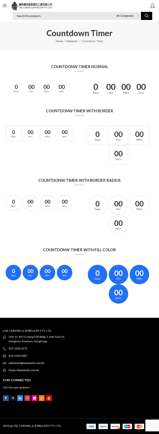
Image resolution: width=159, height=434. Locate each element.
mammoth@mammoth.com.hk (26, 363)
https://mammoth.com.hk (24, 370)
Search (146, 16)
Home (59, 41)
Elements (72, 41)
